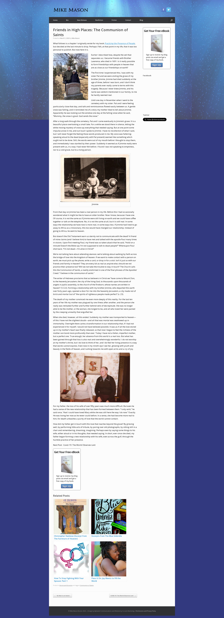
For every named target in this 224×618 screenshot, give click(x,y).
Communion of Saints (87, 585)
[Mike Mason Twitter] (168, 9)
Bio (67, 20)
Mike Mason (76, 38)
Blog (141, 20)
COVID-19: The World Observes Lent (123, 596)
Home (55, 20)
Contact (128, 20)
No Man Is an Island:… (62, 596)
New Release (82, 20)
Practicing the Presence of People (120, 43)
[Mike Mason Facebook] (164, 9)
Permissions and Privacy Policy (146, 611)
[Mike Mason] (70, 10)
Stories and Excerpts (65, 585)
